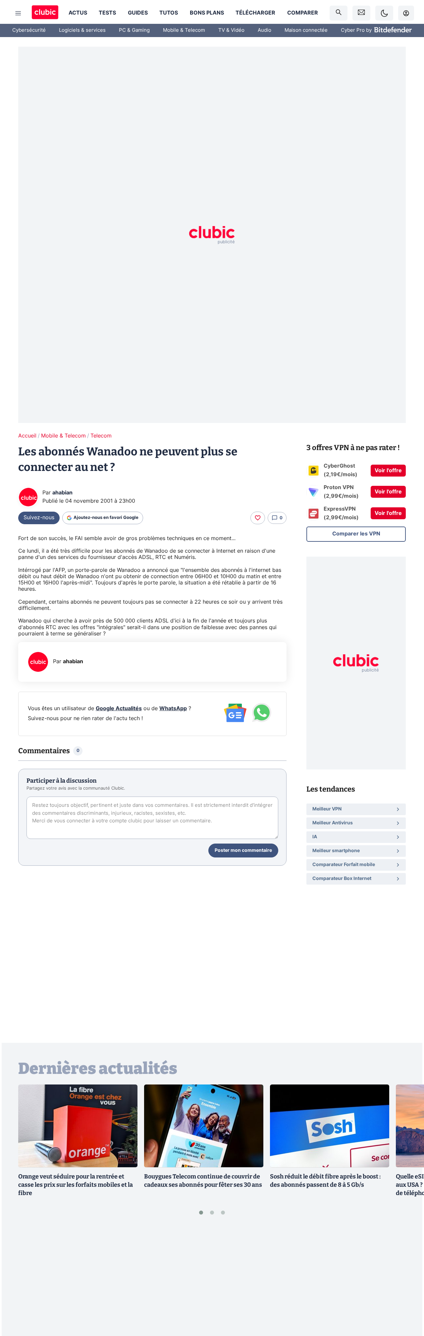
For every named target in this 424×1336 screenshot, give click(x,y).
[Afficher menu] (18, 13)
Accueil (27, 435)
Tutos (168, 13)
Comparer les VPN (356, 533)
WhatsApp (173, 708)
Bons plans (207, 13)
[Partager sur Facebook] (407, 1279)
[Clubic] (45, 13)
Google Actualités (119, 708)
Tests (107, 13)
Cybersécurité (29, 30)
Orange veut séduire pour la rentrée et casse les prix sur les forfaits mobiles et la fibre (75, 1185)
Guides (138, 13)
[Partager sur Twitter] (407, 1301)
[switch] (384, 13)
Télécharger (255, 13)
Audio (264, 30)
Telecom (101, 435)
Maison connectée (306, 30)
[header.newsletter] (361, 13)
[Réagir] (258, 518)
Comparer (302, 13)
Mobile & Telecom (184, 30)
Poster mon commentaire (243, 850)
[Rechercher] (339, 13)
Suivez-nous (39, 517)
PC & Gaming (134, 30)
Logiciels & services (82, 30)
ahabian (62, 492)
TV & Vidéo (231, 30)
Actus (78, 13)
